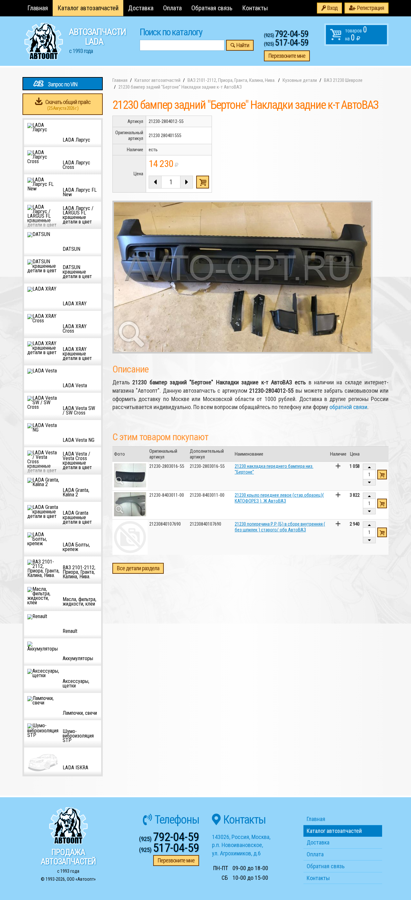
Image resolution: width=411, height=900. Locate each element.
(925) (286, 35)
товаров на (356, 33)
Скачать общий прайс (68, 105)
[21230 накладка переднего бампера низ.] (130, 475)
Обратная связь (211, 8)
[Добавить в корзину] (382, 474)
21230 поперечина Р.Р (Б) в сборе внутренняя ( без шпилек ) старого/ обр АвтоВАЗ (280, 527)
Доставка (140, 8)
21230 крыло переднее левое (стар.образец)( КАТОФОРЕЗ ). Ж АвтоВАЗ (279, 498)
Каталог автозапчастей (87, 8)
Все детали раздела (138, 568)
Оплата (172, 8)
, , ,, (241, 845)
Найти (242, 45)
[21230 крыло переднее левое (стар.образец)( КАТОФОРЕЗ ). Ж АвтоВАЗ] (130, 504)
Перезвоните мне (286, 55)
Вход (332, 7)
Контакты (255, 8)
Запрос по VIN (62, 84)
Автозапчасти (97, 40)
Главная (37, 8)
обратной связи (348, 407)
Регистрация (370, 7)
